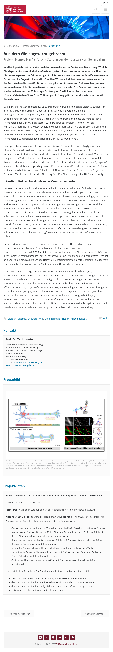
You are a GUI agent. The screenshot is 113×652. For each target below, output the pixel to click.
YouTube (66, 637)
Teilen (106, 318)
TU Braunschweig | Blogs (67, 644)
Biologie (12, 318)
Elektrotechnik (35, 318)
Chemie (22, 318)
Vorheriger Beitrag (20, 613)
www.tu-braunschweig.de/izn (20, 365)
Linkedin (46, 637)
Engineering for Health (56, 318)
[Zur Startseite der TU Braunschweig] (15, 9)
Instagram (40, 637)
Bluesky (59, 637)
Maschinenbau (79, 318)
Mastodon (53, 637)
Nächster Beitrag (94, 613)
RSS (72, 637)
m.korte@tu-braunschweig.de (27, 362)
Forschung (54, 45)
